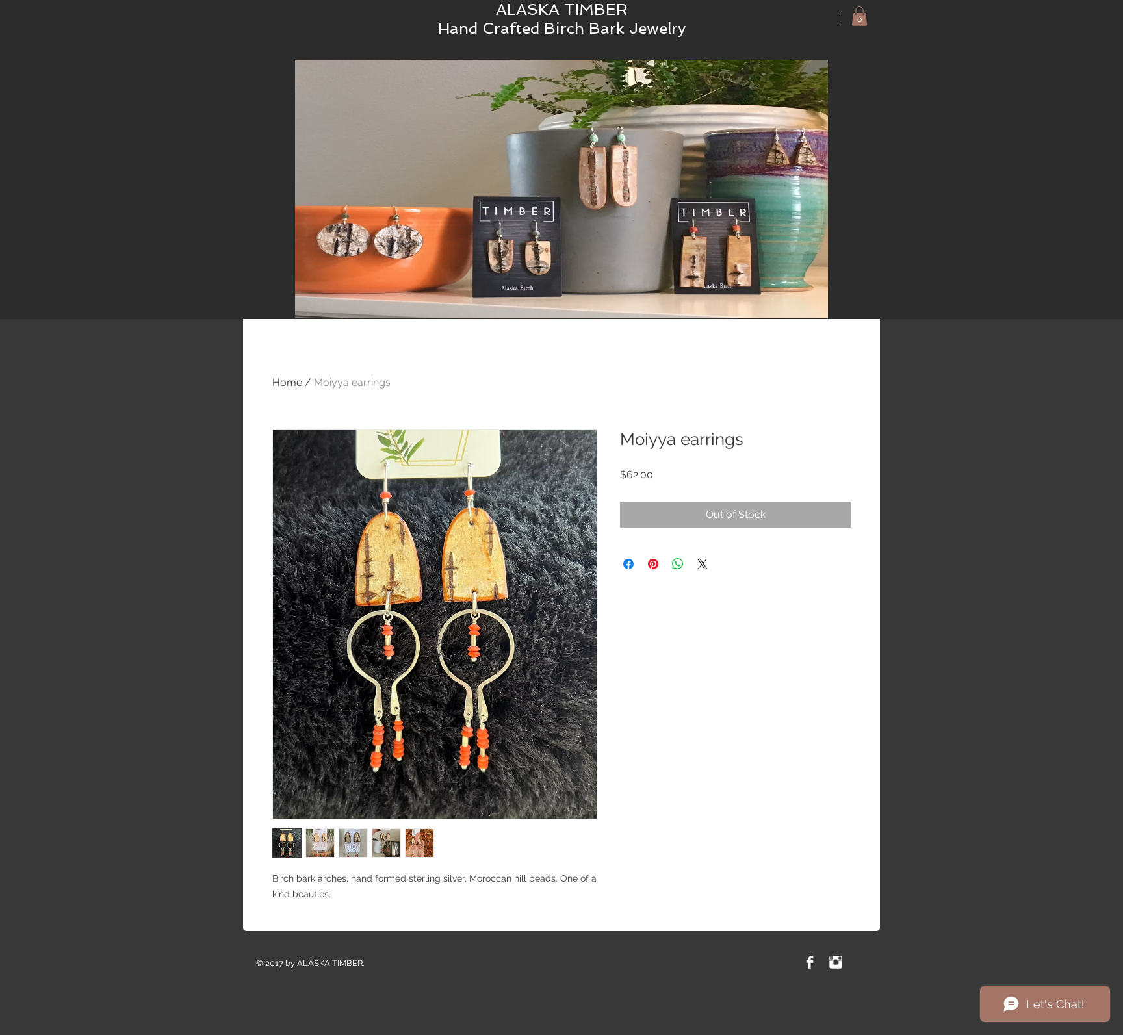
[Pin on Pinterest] (653, 564)
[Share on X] (702, 564)
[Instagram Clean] (835, 962)
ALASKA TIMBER (562, 9)
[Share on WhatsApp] (678, 564)
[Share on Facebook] (628, 564)
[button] (859, 16)
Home (287, 382)
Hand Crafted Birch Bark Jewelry (562, 28)
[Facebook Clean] (809, 962)
